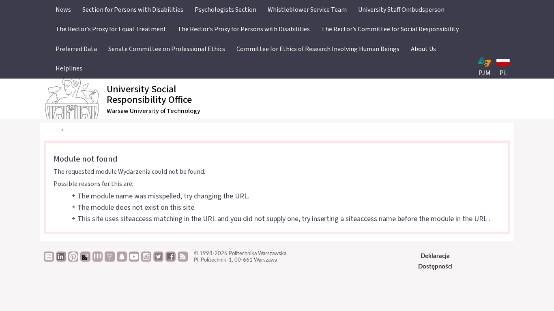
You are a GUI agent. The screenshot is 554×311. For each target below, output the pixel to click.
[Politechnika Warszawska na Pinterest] (73, 259)
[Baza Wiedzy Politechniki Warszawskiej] (49, 259)
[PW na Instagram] (146, 259)
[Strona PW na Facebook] (170, 259)
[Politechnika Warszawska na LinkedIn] (61, 259)
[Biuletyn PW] (97, 259)
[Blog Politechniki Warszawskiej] (110, 259)
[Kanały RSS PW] (183, 259)
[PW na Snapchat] (122, 259)
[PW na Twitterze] (158, 259)
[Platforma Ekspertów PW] (85, 259)
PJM (484, 73)
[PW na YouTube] (134, 259)
